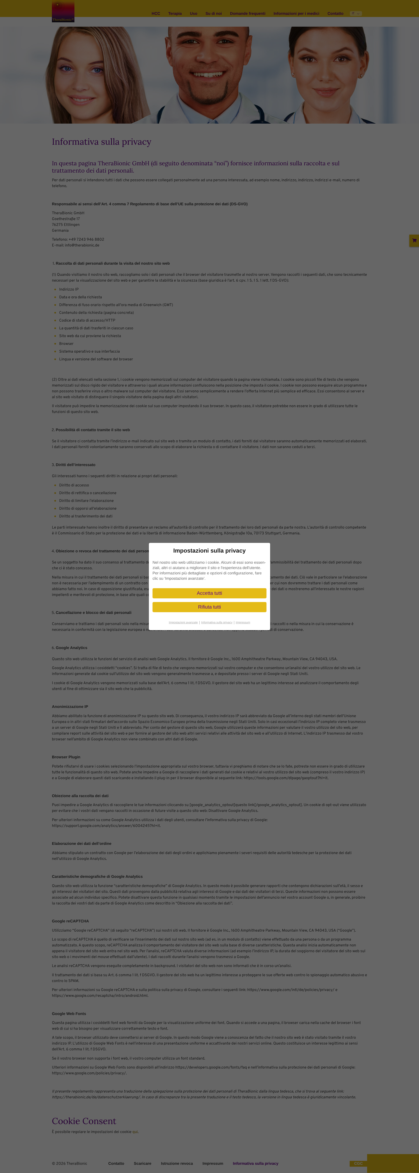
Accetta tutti (209, 593)
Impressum (243, 622)
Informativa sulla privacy (218, 622)
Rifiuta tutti (209, 607)
